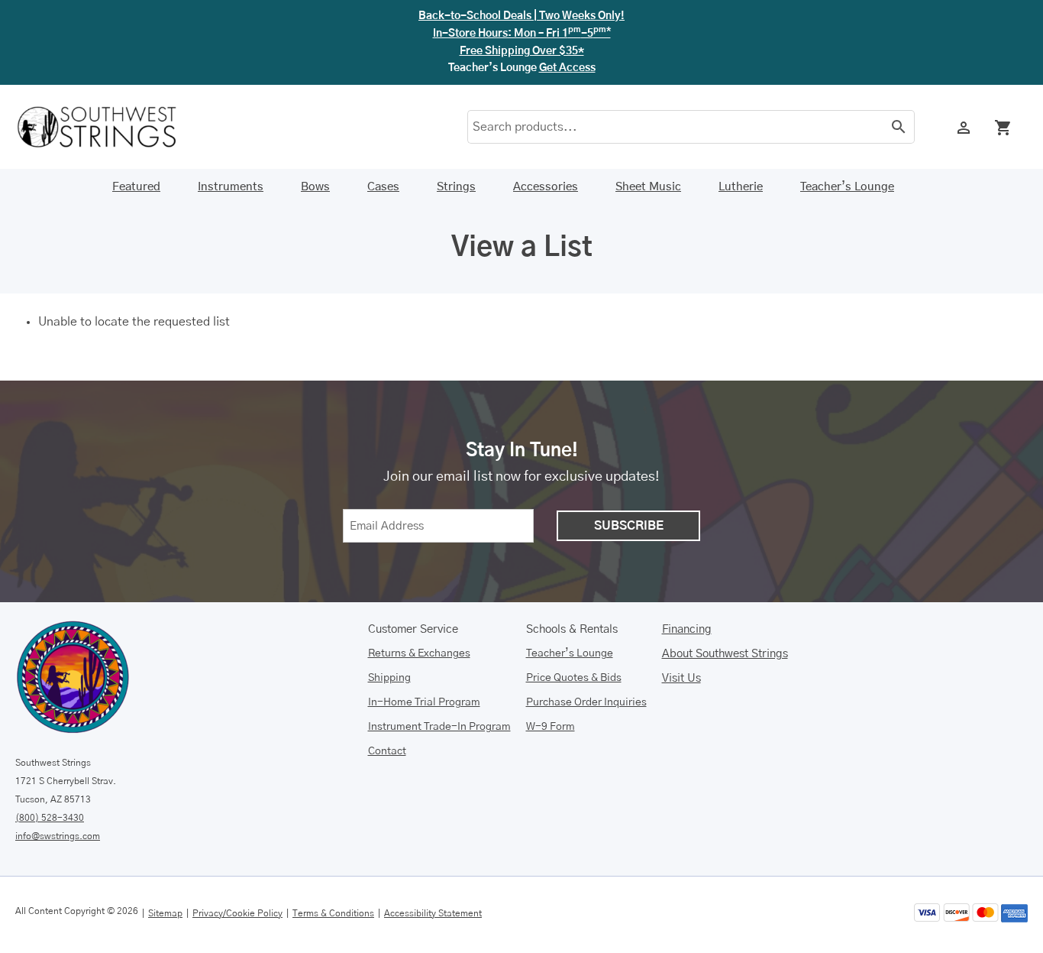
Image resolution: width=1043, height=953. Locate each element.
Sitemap (165, 913)
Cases (383, 187)
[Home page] (107, 127)
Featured (136, 187)
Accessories (545, 187)
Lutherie (740, 187)
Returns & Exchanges (419, 653)
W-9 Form (550, 726)
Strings (456, 187)
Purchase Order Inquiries (586, 702)
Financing (687, 629)
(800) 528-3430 (49, 817)
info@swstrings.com (57, 836)
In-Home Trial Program (424, 702)
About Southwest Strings (725, 654)
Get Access (567, 68)
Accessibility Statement (433, 913)
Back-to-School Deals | (521, 16)
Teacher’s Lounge (847, 187)
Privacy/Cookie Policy (237, 913)
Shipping (389, 678)
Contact (387, 751)
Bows (315, 187)
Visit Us (681, 678)
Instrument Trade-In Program (439, 726)
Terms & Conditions (333, 913)
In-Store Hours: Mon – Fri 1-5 (522, 33)
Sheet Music (648, 187)
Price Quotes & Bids (574, 678)
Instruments (230, 187)
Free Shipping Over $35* (522, 51)
